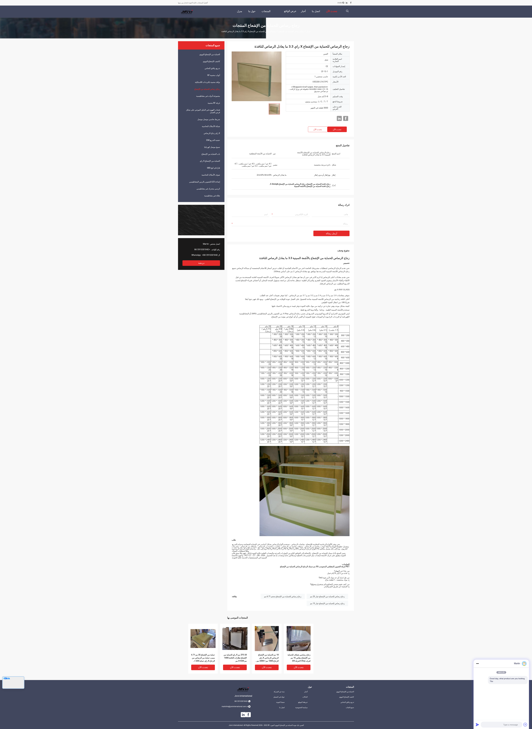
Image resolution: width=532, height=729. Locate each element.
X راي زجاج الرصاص (212, 133)
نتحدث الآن (337, 129)
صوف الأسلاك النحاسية (211, 175)
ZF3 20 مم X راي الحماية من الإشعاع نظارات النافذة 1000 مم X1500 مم (235, 658)
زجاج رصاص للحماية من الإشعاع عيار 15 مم (327, 603)
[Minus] (477, 663)
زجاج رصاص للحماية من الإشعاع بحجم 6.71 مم (282, 596)
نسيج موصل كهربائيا (212, 147)
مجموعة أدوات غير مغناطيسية (208, 96)
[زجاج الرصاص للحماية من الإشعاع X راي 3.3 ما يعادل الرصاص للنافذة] (257, 76)
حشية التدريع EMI (213, 140)
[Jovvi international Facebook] (351, 3)
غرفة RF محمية (214, 103)
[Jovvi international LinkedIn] (347, 3)
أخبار (306, 692)
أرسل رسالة (331, 233)
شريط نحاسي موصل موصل (208, 119)
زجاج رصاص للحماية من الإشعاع (291, 31)
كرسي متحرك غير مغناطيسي (208, 189)
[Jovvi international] (187, 12)
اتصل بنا (282, 707)
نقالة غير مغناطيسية (212, 196)
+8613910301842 (202, 249)
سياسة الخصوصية (301, 707)
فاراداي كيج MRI (213, 168)
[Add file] (525, 725)
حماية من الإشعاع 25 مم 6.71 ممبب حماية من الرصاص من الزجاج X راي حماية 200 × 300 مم (203, 658)
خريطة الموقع (303, 702)
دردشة (201, 263)
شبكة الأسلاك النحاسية (211, 126)
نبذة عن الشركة (279, 692)
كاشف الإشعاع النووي (211, 61)
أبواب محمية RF (213, 75)
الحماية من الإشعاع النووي (209, 54)
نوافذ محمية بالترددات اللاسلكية (207, 82)
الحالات (305, 697)
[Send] (477, 725)
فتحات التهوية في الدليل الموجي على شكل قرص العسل (203, 111)
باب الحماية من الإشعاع (211, 154)
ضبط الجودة (280, 702)
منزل (308, 31)
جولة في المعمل (279, 697)
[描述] (347, 11)
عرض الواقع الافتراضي (290, 13)
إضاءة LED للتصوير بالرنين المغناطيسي (204, 182)
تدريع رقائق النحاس (212, 68)
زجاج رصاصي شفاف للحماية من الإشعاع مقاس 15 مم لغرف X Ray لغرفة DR (299, 658)
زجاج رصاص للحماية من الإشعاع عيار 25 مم (327, 596)
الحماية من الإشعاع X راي (210, 161)
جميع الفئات (350, 707)
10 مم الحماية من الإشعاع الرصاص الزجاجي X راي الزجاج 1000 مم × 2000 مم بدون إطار (268, 658)
